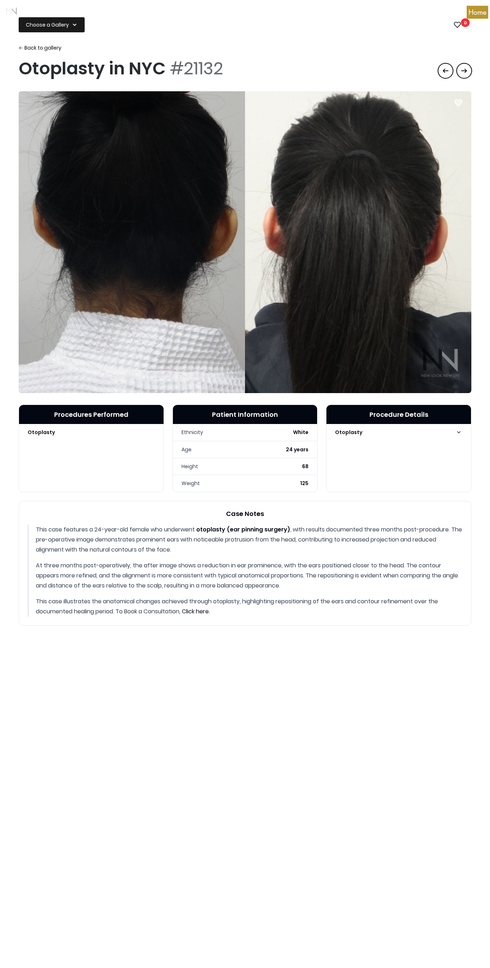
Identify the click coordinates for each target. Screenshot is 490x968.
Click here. (196, 611)
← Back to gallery (40, 47)
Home (477, 12)
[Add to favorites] (458, 103)
